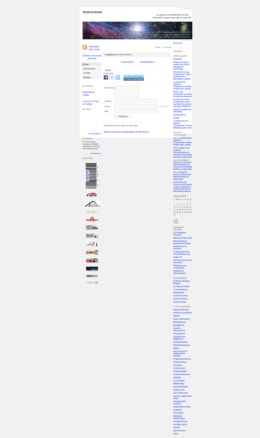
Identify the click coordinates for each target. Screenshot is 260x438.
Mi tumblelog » (96, 153)
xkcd (175, 433)
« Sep (175, 220)
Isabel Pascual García (180, 183)
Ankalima (177, 59)
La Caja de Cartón (181, 286)
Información (89, 68)
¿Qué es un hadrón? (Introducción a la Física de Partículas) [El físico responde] (182, 152)
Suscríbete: (94, 46)
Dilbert (176, 348)
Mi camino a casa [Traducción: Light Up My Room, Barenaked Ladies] (182, 75)
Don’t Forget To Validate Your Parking (180, 353)
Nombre (108, 101)
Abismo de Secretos (182, 238)
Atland (176, 316)
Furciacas (177, 365)
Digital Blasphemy (181, 345)
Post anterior (128, 62)
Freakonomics (180, 362)
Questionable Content (179, 402)
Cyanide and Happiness (179, 337)
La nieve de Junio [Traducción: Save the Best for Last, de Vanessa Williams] (182, 102)
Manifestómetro (180, 386)
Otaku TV (177, 257)
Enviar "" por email (163, 47)
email (97, 49)
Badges (87, 77)
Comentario (109, 88)
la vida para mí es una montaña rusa (181, 252)
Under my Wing (180, 299)
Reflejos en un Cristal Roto (179, 266)
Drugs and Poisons (182, 359)
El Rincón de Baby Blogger (181, 282)
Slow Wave (178, 413)
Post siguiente (146, 62)
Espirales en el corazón (180, 247)
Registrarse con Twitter (133, 76)
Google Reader (180, 371)
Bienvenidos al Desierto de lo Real (181, 242)
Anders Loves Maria (182, 312)
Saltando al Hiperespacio (179, 272)
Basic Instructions (181, 319)
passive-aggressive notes (182, 397)
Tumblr (95, 144)
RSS (91, 49)
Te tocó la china (180, 295)
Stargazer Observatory (179, 417)
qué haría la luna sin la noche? (182, 261)
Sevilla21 (177, 410)
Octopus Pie (179, 390)
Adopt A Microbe (181, 309)
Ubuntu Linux (179, 430)
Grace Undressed (181, 374)
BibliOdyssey (179, 322)
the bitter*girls (180, 424)
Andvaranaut (92, 12)
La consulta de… (180, 289)
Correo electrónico (109, 107)
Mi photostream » (95, 134)
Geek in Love (179, 368)
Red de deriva (179, 115)
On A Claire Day (180, 393)
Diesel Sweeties (180, 342)
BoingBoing (178, 325)
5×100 (87, 73)
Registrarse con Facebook (133, 79)
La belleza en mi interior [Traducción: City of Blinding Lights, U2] (182, 124)
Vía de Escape (179, 302)
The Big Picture (180, 421)
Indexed (177, 377)
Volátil (176, 118)
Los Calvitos (179, 380)
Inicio (86, 64)
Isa (174, 172)
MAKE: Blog (178, 383)
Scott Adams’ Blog (181, 406)
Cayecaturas (179, 333)
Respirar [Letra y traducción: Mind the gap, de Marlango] (181, 65)
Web (106, 111)
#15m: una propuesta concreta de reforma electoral (182, 94)
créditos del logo (187, 40)
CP (174, 138)
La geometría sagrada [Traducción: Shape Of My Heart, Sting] (182, 85)
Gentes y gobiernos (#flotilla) (182, 110)
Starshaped (178, 292)
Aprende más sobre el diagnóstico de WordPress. (126, 132)
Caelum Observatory (179, 329)
